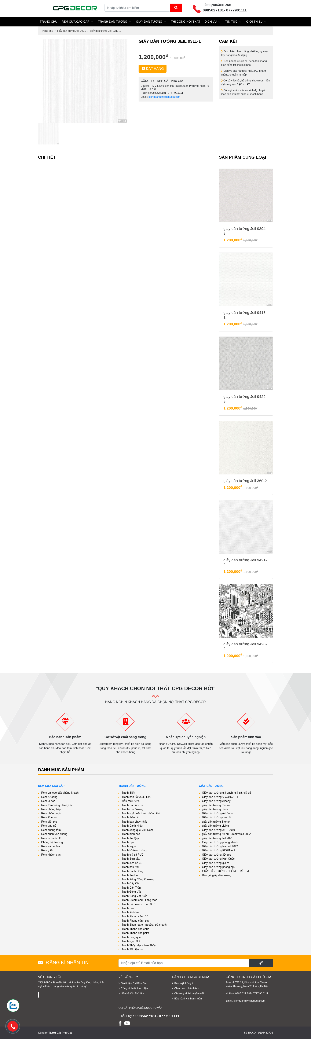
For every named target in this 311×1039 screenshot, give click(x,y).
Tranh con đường (132, 809)
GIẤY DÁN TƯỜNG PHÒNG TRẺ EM (225, 871)
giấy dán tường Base (215, 809)
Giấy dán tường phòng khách (220, 842)
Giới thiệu (254, 21)
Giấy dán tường (149, 21)
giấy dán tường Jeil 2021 (71, 30)
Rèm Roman (48, 817)
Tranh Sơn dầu (131, 858)
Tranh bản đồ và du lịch (136, 796)
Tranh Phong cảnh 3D (135, 916)
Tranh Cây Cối (130, 883)
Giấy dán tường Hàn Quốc (218, 858)
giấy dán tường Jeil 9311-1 (105, 30)
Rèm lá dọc (48, 801)
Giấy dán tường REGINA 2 (218, 850)
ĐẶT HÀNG (154, 68)
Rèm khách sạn (51, 854)
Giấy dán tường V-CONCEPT (220, 796)
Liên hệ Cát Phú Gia (132, 993)
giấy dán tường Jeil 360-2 (245, 481)
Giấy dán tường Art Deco (217, 813)
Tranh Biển (128, 792)
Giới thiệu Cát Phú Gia (134, 983)
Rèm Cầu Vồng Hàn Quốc (57, 805)
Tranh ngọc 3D (131, 941)
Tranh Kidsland (131, 912)
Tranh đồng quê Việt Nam (137, 829)
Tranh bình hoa (131, 834)
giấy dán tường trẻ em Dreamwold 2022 (226, 834)
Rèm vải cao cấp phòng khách (59, 792)
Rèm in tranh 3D (51, 838)
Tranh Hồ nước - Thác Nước (139, 904)
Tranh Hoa (128, 908)
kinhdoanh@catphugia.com (164, 96)
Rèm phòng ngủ (51, 813)
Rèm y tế (46, 850)
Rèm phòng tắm (51, 829)
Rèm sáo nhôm (50, 846)
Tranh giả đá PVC (132, 854)
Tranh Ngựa (129, 846)
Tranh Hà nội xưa (132, 805)
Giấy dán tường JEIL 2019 (218, 829)
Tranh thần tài (130, 817)
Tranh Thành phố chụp (135, 928)
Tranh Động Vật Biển (134, 895)
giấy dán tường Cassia (216, 805)
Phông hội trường (52, 842)
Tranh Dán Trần (131, 887)
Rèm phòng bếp (51, 809)
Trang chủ (47, 30)
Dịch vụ (211, 21)
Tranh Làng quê (131, 937)
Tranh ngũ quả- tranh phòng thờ (141, 813)
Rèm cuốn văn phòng (54, 834)
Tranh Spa (128, 842)
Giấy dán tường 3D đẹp (216, 854)
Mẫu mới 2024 (130, 801)
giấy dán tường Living (215, 825)
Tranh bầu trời (130, 867)
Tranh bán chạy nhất (134, 821)
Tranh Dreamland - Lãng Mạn (139, 900)
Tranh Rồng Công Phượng (138, 879)
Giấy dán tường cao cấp (217, 817)
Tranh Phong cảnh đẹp (135, 920)
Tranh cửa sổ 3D (132, 862)
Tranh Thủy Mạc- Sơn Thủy (139, 945)
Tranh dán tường (112, 21)
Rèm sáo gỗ (48, 825)
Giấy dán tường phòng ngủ (218, 867)
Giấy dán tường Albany (216, 801)
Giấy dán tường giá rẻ (215, 862)
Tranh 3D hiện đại (132, 949)
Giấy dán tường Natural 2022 (220, 846)
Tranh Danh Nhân (132, 825)
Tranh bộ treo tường (134, 850)
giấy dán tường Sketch (216, 821)
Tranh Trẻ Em (130, 875)
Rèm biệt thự (49, 821)
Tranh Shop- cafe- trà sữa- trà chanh (144, 924)
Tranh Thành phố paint (135, 933)
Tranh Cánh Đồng (132, 871)
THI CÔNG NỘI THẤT (185, 21)
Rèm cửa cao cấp (75, 21)
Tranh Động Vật (131, 891)
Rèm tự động (49, 796)
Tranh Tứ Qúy (130, 838)
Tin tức (231, 21)
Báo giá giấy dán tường (216, 875)
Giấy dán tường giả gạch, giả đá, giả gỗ (226, 792)
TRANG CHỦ (48, 21)
